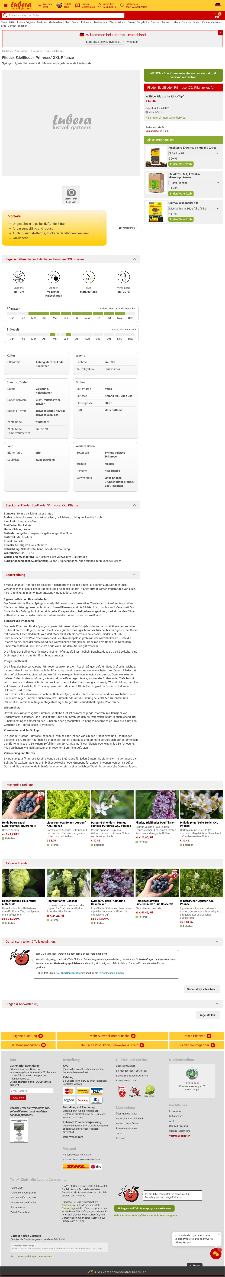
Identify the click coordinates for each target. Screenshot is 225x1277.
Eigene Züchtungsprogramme (132, 1075)
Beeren (75, 22)
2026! (12, 22)
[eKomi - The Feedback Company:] (192, 1073)
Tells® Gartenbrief (20, 1212)
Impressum (175, 1111)
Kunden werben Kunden (24, 1202)
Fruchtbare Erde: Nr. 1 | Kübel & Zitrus (192, 147)
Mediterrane (100, 22)
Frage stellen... (208, 1015)
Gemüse (186, 22)
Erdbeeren (86, 22)
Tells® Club (17, 1187)
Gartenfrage (69, 1208)
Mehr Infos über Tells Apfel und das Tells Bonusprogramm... (147, 1215)
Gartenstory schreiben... (202, 989)
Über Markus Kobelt (126, 1113)
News (4, 22)
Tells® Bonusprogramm (23, 1192)
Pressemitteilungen (126, 1128)
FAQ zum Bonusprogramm (70, 972)
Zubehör (22, 25)
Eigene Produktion (126, 1080)
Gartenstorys (18, 1207)
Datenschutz (176, 1116)
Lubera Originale (26, 22)
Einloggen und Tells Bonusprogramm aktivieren (144, 1208)
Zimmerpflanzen (211, 22)
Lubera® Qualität (125, 1065)
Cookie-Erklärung (178, 1125)
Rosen (131, 22)
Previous (7, 804)
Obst (67, 22)
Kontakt (120, 1138)
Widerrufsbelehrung (180, 1130)
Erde (3, 25)
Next (218, 804)
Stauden (155, 22)
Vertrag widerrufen (179, 1135)
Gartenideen (56, 22)
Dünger (12, 25)
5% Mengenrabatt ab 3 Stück (131, 1070)
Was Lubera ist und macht (130, 1118)
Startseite (6, 51)
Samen (196, 22)
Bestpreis (42, 22)
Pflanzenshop (21, 51)
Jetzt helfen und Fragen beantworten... (32, 1256)
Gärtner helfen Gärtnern (24, 1197)
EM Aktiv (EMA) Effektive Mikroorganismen (184, 175)
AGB (171, 1121)
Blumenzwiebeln (171, 22)
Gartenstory (68, 1205)
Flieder (48, 51)
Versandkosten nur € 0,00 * (77, 1154)
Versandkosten (154, 130)
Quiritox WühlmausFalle (183, 203)
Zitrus (112, 22)
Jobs (118, 1133)
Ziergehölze (143, 22)
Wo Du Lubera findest (127, 1123)
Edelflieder (59, 51)
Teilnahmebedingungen (111, 972)
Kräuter (122, 22)
